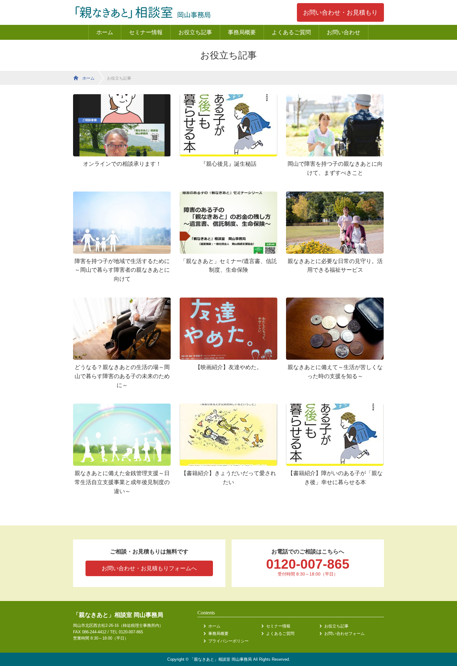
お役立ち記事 (195, 32)
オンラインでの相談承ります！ (122, 164)
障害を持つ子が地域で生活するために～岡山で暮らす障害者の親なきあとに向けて (122, 270)
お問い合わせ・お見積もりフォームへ (149, 568)
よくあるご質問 (291, 32)
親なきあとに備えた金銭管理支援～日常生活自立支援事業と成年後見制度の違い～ (122, 482)
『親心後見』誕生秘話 (228, 164)
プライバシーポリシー (228, 641)
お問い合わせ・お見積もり (340, 12)
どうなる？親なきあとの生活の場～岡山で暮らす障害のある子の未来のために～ (122, 376)
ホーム (104, 32)
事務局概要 (242, 32)
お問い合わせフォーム (344, 633)
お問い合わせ (343, 32)
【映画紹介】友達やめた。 (228, 367)
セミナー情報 (146, 32)
